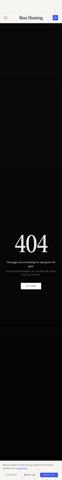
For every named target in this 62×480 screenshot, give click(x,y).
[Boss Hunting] (31, 17)
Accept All (49, 475)
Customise (11, 475)
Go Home (31, 286)
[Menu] (5, 18)
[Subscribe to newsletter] (55, 17)
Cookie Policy (21, 468)
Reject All (30, 475)
